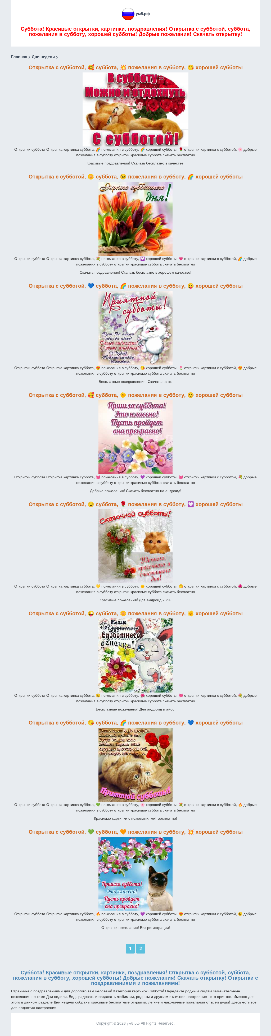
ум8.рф (143, 13)
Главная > (21, 56)
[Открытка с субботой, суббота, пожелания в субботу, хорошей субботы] (135, 109)
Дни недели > (45, 56)
